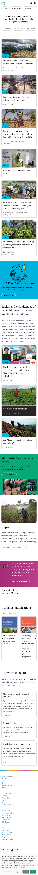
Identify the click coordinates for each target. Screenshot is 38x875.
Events (4, 783)
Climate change (16, 8)
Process (4, 800)
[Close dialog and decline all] (36, 855)
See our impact (30, 29)
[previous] (2, 638)
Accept (32, 872)
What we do (7, 29)
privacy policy (12, 867)
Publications (6, 811)
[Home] (4, 3)
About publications (8, 813)
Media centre (6, 820)
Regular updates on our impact (12, 547)
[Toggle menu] (35, 3)
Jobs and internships (8, 839)
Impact (4, 802)
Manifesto (5, 796)
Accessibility (6, 815)
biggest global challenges (10, 685)
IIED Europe (6, 822)
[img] (35, 638)
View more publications (8, 613)
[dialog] (19, 864)
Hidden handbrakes (8, 805)
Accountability (6, 835)
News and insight (7, 776)
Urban (5, 8)
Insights (4, 778)
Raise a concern (7, 832)
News (3, 781)
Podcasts (5, 787)
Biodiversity (28, 8)
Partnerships (6, 798)
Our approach (6, 793)
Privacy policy (6, 817)
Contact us (5, 830)
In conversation (7, 785)
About (4, 828)
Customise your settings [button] (9, 872)
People (4, 837)
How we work (18, 29)
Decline (25, 872)
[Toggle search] (31, 3)
